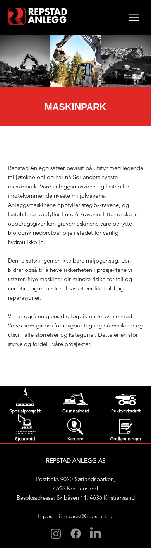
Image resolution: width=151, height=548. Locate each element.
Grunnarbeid (75, 411)
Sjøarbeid (25, 438)
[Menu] (134, 17)
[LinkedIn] (95, 533)
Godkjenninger (125, 438)
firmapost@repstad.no (85, 516)
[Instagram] (56, 533)
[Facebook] (75, 533)
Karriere (75, 438)
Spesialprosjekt (25, 411)
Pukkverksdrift (126, 411)
